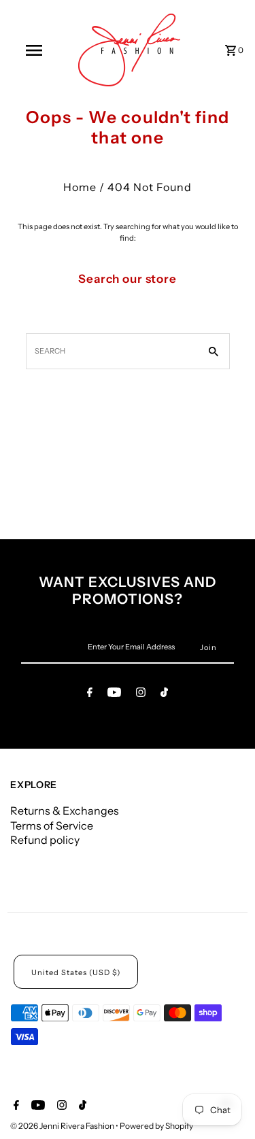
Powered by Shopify (156, 1126)
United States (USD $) (75, 972)
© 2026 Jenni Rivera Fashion (63, 1126)
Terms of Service (51, 825)
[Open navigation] (34, 50)
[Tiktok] (164, 694)
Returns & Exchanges (64, 810)
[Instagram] (141, 694)
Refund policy (45, 840)
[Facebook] (89, 694)
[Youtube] (114, 694)
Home (80, 187)
